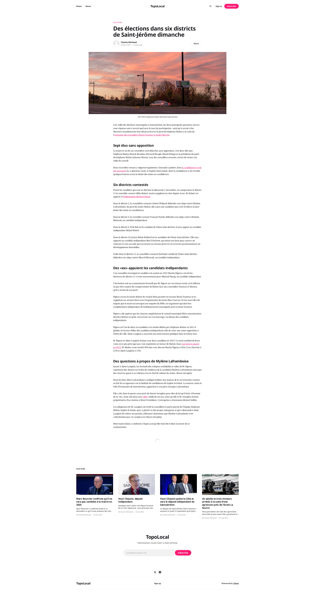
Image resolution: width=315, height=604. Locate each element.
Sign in (219, 6)
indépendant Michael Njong (136, 196)
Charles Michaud (129, 42)
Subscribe (231, 6)
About (88, 6)
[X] (155, 572)
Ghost (236, 583)
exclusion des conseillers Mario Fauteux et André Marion (142, 134)
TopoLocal (157, 6)
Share (196, 43)
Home (79, 6)
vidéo (145, 396)
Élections (117, 22)
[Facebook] (160, 572)
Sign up (157, 583)
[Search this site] (210, 6)
